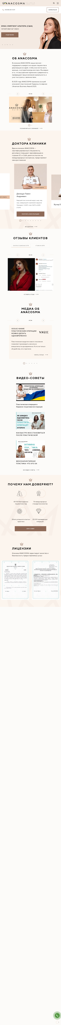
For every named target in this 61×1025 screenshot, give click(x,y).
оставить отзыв (29, 294)
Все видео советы (29, 470)
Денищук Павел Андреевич (23, 195)
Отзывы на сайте (40, 245)
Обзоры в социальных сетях (21, 245)
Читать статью (39, 354)
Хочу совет (30, 528)
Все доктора (29, 226)
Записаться (52, 9)
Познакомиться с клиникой (29, 128)
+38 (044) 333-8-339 (10, 9)
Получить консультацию (30, 214)
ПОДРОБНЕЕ (10, 34)
